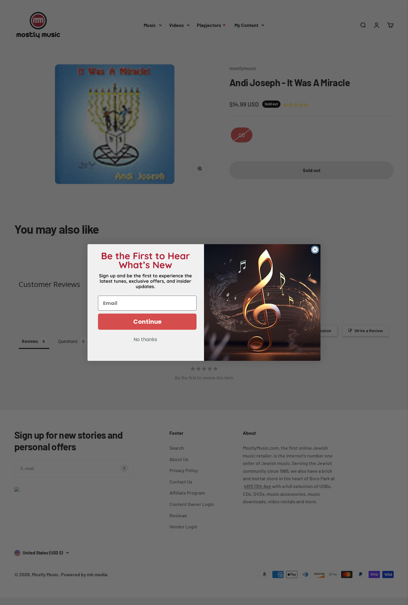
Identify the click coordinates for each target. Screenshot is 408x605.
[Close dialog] (315, 250)
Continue (147, 321)
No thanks (145, 340)
